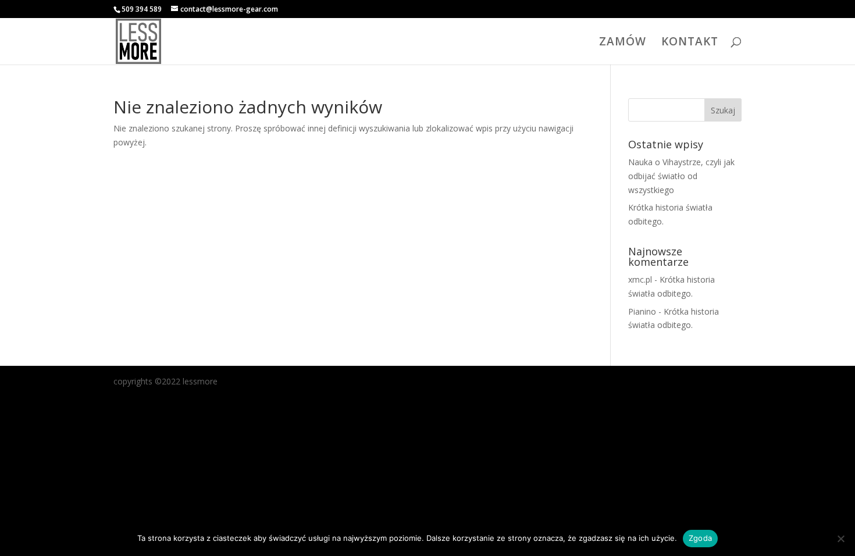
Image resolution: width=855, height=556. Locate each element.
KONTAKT (689, 43)
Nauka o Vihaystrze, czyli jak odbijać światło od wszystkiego (681, 175)
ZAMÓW (622, 43)
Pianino (642, 311)
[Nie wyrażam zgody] (840, 538)
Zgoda (700, 538)
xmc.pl (640, 279)
